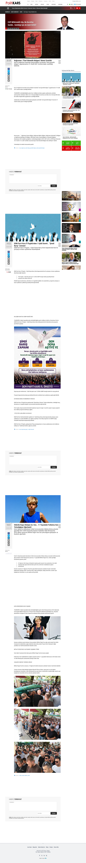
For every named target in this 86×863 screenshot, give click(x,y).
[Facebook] (9, 69)
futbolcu (25, 775)
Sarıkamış (45, 1)
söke (29, 775)
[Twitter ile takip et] (42, 855)
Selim (50, 1)
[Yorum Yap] (9, 80)
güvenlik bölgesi (33, 148)
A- (59, 62)
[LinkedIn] (9, 74)
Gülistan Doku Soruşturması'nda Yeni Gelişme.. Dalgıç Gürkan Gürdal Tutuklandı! (29, 8)
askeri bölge (27, 148)
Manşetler (35, 847)
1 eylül (29, 429)
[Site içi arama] (79, 8)
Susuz (53, 1)
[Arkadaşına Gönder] (9, 76)
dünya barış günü (24, 429)
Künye (47, 847)
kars (20, 148)
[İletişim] (77, 8)
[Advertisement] (36, 76)
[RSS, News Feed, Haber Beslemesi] (44, 855)
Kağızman (40, 1)
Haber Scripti (42, 858)
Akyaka (28, 1)
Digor (37, 1)
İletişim (51, 847)
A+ (59, 60)
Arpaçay (32, 1)
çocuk (23, 775)
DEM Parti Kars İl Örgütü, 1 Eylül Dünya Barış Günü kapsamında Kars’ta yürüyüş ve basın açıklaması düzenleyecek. (36, 248)
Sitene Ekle (56, 847)
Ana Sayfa (29, 847)
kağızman (23, 148)
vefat (20, 775)
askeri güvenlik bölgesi (40, 148)
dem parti (32, 429)
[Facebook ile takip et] (39, 855)
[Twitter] (9, 71)
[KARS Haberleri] (28, 4)
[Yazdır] (9, 78)
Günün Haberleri (41, 847)
